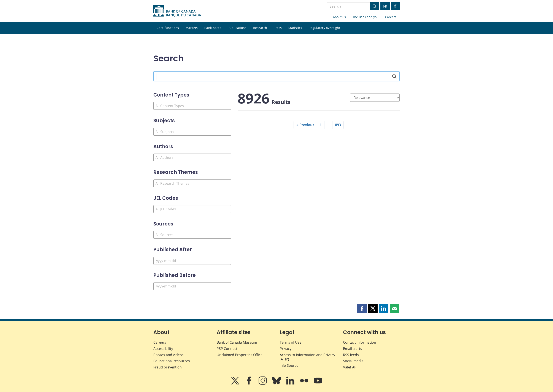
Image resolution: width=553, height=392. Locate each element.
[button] (362, 308)
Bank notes (212, 28)
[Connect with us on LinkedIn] (291, 383)
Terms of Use (290, 342)
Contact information (359, 342)
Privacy (285, 348)
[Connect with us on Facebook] (249, 383)
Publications (237, 28)
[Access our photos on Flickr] (304, 383)
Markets (192, 28)
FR (385, 6)
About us (339, 17)
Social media (353, 361)
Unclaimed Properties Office (239, 354)
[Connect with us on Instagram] (263, 383)
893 (338, 124)
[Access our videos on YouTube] (317, 383)
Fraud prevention (167, 367)
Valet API (350, 367)
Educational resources (171, 361)
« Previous (305, 124)
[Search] (394, 76)
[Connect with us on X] (235, 383)
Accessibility (163, 348)
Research (260, 28)
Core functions (168, 28)
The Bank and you (365, 17)
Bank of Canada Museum (237, 342)
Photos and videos (168, 354)
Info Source (289, 365)
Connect (227, 348)
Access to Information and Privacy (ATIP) (307, 357)
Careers (390, 17)
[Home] (177, 11)
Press (277, 28)
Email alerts (352, 348)
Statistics (295, 28)
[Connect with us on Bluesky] (277, 383)
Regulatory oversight (324, 28)
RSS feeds (351, 354)
